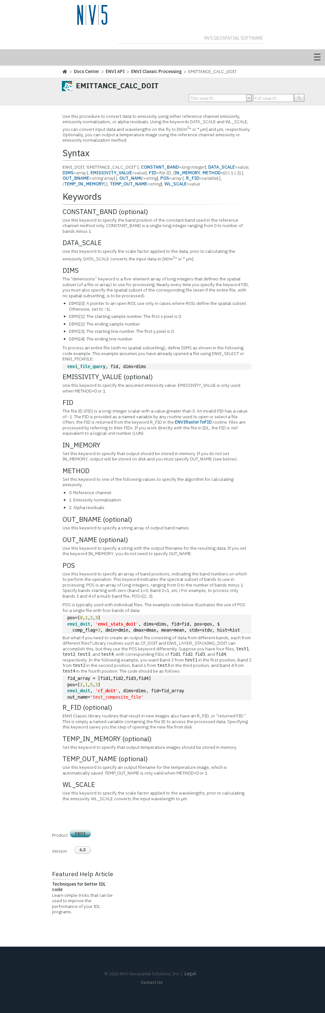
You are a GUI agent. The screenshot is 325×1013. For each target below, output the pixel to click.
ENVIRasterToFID (193, 422)
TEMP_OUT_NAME (128, 184)
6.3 (82, 850)
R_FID (192, 178)
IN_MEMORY (187, 173)
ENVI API (115, 71)
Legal (190, 973)
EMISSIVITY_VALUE (111, 173)
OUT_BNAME (76, 178)
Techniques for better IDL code (79, 887)
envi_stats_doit (117, 624)
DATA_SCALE (221, 167)
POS (164, 178)
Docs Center (86, 71)
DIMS (68, 173)
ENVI (80, 833)
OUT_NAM (130, 178)
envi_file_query (86, 366)
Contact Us (151, 982)
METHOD (211, 173)
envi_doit (78, 624)
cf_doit (107, 690)
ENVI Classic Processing (156, 71)
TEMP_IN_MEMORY (84, 184)
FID (152, 173)
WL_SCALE (175, 184)
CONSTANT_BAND (160, 167)
